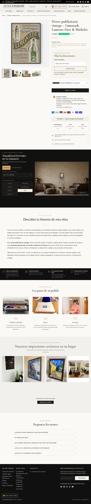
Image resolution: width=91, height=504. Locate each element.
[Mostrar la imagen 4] (36, 73)
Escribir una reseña (45, 402)
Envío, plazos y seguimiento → (64, 107)
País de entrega (59, 60)
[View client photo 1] (12, 369)
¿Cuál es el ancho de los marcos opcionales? (45, 448)
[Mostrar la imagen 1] (6, 73)
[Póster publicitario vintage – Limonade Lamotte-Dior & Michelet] (26, 43)
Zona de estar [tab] (25, 187)
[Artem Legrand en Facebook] (78, 2)
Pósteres (4, 483)
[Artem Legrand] (13, 7)
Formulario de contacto (39, 471)
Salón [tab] (25, 190)
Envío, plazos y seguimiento (81, 499)
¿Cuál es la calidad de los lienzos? (45, 453)
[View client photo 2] (34, 369)
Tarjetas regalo (6, 474)
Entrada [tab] (10, 187)
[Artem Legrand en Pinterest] (80, 2)
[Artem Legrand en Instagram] (83, 2)
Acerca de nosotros (8, 471)
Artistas (4, 480)
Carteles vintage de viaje (13, 15)
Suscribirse (82, 478)
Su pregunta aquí (45, 438)
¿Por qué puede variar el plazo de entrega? (45, 432)
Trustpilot (55, 34)
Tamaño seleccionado (9, 171)
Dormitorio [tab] (25, 183)
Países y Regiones (7, 485)
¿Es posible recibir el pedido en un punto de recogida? (45, 443)
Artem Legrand (17, 499)
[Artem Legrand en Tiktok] (85, 2)
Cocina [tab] (9, 183)
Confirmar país (70, 68)
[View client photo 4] (78, 369)
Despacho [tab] (9, 194)
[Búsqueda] (46, 6)
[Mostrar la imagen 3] (26, 73)
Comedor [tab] (9, 190)
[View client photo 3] (56, 369)
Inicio (3, 15)
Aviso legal (19, 489)
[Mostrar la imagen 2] (16, 73)
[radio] (6, 168)
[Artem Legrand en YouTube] (88, 2)
